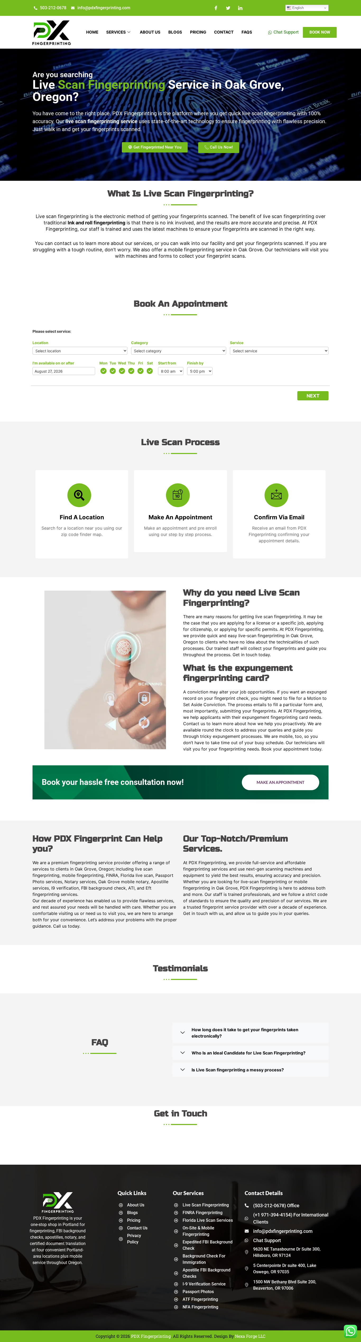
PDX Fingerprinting (151, 1336)
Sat (150, 363)
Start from (167, 363)
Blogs (175, 32)
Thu (131, 363)
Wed (122, 363)
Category (139, 342)
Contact (224, 32)
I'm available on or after (53, 363)
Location (40, 342)
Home (92, 32)
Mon (103, 363)
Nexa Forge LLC (250, 1336)
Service (236, 342)
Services (116, 32)
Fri (140, 363)
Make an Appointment (280, 782)
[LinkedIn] (240, 8)
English (297, 8)
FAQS (247, 32)
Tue (112, 363)
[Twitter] (228, 8)
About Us (150, 32)
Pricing (198, 32)
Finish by (195, 363)
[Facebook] (216, 8)
